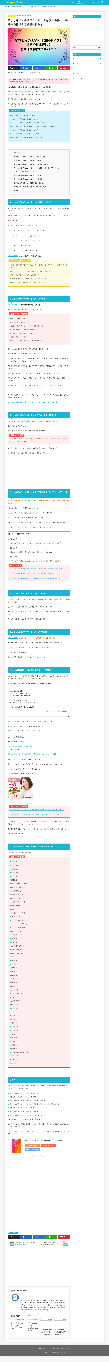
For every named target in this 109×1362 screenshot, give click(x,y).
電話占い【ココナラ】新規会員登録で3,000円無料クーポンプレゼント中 (30, 754)
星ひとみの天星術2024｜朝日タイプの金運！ (28, 175)
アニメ (75, 58)
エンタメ (87, 2)
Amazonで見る (32, 1145)
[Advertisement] (39, 473)
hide (22, 152)
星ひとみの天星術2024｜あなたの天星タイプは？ (29, 156)
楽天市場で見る (49, 1145)
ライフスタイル (12, 15)
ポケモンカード (77, 73)
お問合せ (40, 1349)
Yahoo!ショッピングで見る (32, 1149)
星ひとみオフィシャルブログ (54, 711)
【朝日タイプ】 (13, 256)
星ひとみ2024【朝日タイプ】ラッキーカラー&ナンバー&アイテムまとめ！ (31, 402)
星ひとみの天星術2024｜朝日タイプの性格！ (28, 160)
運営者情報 (56, 1349)
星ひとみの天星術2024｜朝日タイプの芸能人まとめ (30, 187)
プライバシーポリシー (66, 1349)
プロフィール (47, 1349)
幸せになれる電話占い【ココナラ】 (19, 746)
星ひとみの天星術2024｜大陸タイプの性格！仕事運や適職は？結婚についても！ (34, 569)
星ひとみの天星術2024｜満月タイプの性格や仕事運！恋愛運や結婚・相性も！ (34, 578)
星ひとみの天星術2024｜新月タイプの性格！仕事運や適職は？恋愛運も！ (32, 573)
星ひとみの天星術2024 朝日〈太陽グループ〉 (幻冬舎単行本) (44, 1140)
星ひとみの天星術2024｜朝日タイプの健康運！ (29, 179)
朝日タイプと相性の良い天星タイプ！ (28, 171)
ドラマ (72, 2)
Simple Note (14, 2)
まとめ (16, 190)
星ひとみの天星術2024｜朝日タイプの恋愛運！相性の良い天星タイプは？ (37, 168)
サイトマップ (95, 2)
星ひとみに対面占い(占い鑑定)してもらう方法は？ (30, 183)
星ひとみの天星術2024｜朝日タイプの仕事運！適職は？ (31, 164)
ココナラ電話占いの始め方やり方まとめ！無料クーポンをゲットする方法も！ (33, 814)
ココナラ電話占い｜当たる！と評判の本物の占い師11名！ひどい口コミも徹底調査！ (36, 810)
